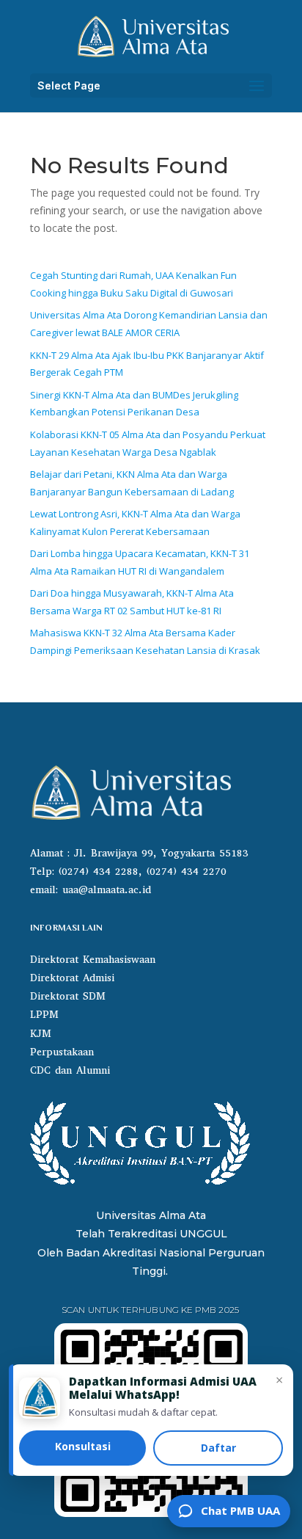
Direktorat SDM (68, 996)
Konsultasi (83, 1446)
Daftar (218, 1448)
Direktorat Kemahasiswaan (92, 960)
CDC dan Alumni (70, 1070)
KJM (40, 1034)
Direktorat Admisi (72, 978)
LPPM (44, 1015)
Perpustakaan (62, 1052)
